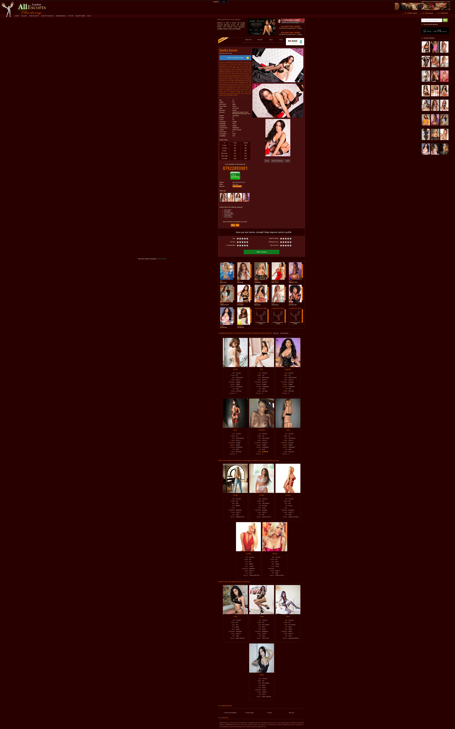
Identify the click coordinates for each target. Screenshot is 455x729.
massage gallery (229, 214)
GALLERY (24, 16)
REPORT (260, 41)
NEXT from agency (277, 160)
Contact (269, 712)
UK (224, 1)
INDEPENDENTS (61, 16)
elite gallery (227, 211)
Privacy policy (250, 712)
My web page (237, 186)
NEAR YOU (248, 41)
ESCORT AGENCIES (47, 16)
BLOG (89, 16)
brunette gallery (228, 212)
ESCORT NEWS (80, 16)
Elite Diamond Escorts (225, 53)
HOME (17, 16)
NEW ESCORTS (34, 16)
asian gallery (227, 215)
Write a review (261, 252)
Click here (235, 184)
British (234, 123)
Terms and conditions (230, 712)
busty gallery (228, 210)
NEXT (270, 41)
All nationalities (284, 333)
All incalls (276, 333)
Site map (291, 712)
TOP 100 (70, 16)
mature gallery (228, 217)
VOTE (281, 41)
